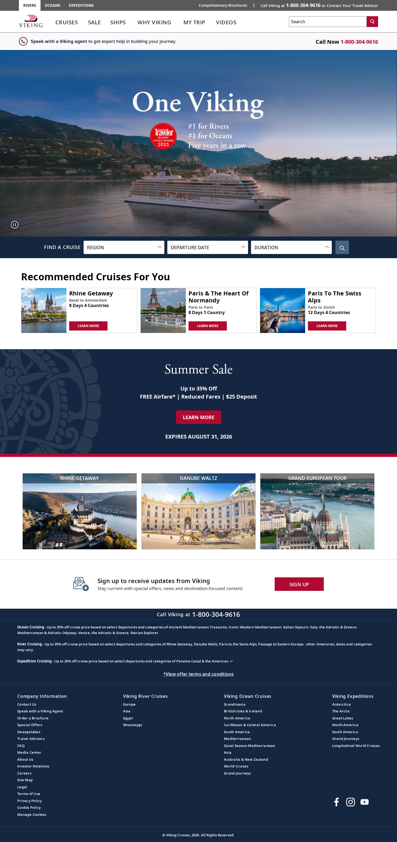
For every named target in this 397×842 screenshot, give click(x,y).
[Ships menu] (132, 22)
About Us (25, 759)
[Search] (372, 21)
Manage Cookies (31, 814)
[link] (66, 23)
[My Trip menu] (212, 22)
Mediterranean (237, 738)
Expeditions (81, 5)
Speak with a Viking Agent (40, 711)
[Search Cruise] (342, 247)
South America (237, 731)
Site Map (25, 779)
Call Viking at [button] (319, 5)
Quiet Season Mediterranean (249, 745)
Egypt (128, 718)
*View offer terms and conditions (198, 674)
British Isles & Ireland (243, 711)
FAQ (21, 745)
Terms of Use (28, 793)
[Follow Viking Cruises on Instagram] (350, 802)
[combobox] (123, 247)
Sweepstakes (28, 731)
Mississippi (132, 724)
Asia (127, 711)
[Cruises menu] (85, 22)
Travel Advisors (31, 738)
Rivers (29, 5)
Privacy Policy (29, 800)
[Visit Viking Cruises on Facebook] (336, 802)
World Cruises (236, 766)
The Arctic (341, 711)
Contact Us (26, 704)
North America (237, 718)
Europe (129, 704)
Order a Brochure (33, 718)
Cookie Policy (29, 807)
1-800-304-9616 (359, 41)
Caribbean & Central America (250, 724)
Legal (22, 786)
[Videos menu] (243, 22)
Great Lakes (342, 718)
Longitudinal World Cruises (356, 745)
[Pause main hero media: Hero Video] (14, 224)
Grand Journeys (237, 773)
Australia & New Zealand (246, 759)
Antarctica (341, 704)
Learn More (198, 417)
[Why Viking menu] (179, 22)
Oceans (52, 5)
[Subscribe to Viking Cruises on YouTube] (364, 802)
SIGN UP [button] (299, 584)
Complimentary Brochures (223, 5)
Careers (24, 773)
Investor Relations (33, 766)
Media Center (29, 752)
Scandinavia (234, 704)
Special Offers (29, 724)
